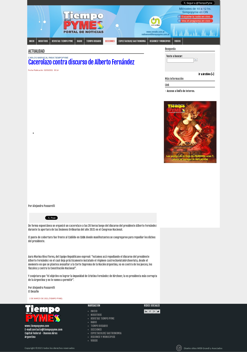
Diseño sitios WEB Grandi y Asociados (203, 348)
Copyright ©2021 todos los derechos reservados (49, 348)
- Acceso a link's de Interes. (180, 91)
